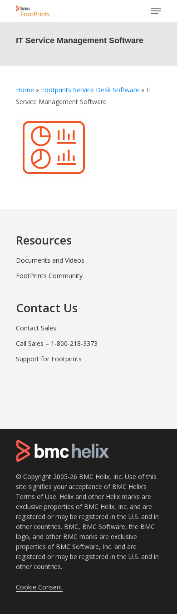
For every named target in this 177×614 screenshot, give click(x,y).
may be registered (81, 516)
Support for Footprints (49, 358)
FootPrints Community (49, 275)
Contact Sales (36, 328)
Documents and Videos (50, 260)
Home (25, 89)
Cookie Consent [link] (39, 587)
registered (30, 516)
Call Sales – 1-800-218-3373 (57, 343)
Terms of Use (36, 496)
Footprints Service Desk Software (90, 89)
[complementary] (39, 587)
